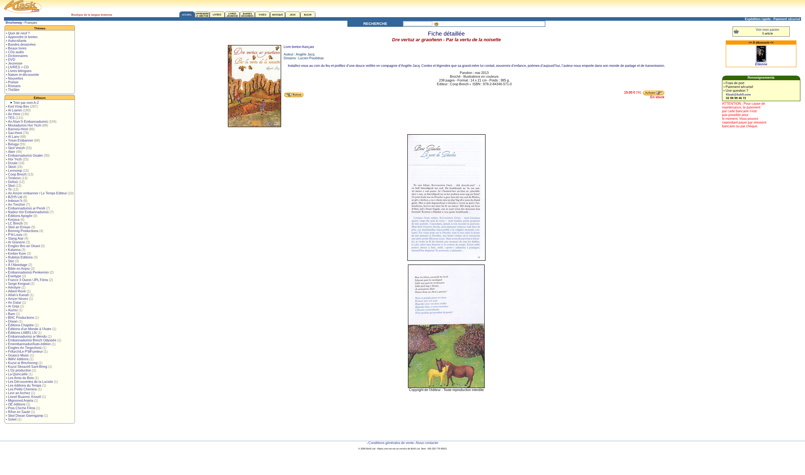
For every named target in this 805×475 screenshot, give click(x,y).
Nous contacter (427, 443)
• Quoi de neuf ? (18, 33)
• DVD (10, 59)
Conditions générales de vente (391, 443)
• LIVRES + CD (17, 67)
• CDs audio (15, 52)
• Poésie (12, 82)
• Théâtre (12, 90)
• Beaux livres (16, 48)
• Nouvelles (14, 78)
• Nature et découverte (22, 74)
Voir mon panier (767, 29)
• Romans (13, 86)
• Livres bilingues (18, 71)
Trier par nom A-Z (26, 103)
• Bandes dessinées (21, 44)
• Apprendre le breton (22, 37)
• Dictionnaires (17, 56)
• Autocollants (16, 41)
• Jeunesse (14, 63)
